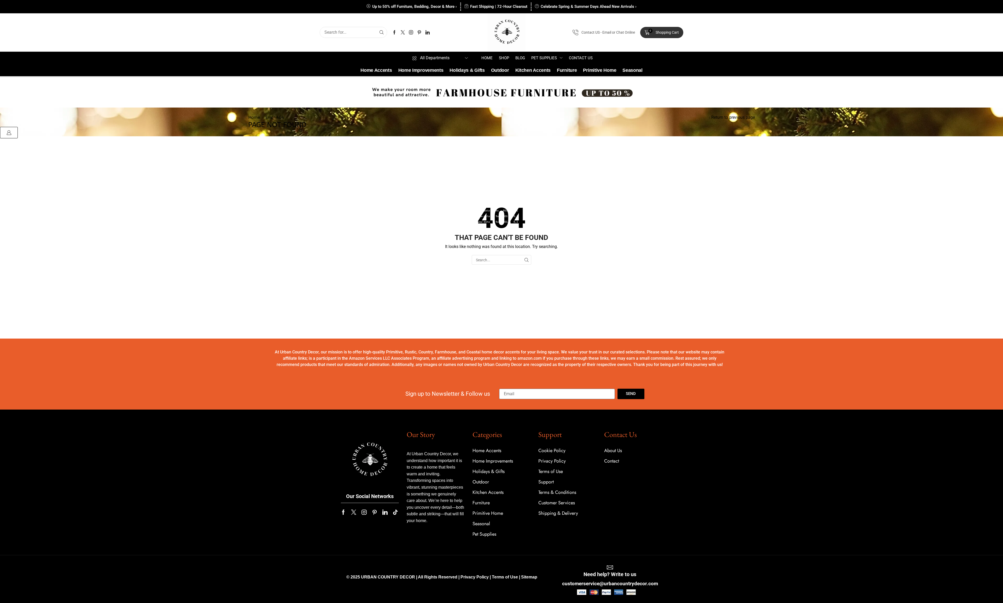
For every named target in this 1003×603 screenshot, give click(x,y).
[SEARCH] (526, 260)
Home (254, 117)
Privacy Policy (474, 577)
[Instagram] (411, 32)
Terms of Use (505, 577)
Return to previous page (733, 117)
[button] (661, 32)
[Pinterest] (419, 32)
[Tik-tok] (395, 512)
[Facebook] (394, 32)
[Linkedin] (427, 32)
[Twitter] (403, 32)
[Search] (381, 32)
